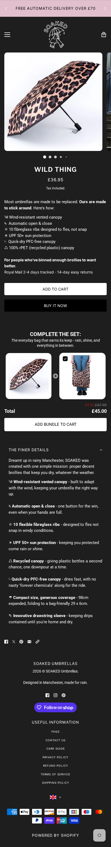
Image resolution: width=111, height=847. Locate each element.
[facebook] (47, 695)
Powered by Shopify (55, 835)
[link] (28, 375)
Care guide (55, 748)
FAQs (55, 731)
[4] (66, 157)
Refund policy (55, 765)
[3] (61, 157)
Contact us (55, 740)
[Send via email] (29, 641)
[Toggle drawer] (7, 34)
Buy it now (55, 305)
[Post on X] (13, 641)
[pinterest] (64, 695)
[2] (55, 157)
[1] (50, 157)
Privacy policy (55, 757)
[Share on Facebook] (6, 641)
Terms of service (55, 774)
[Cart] (104, 35)
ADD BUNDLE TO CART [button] (56, 424)
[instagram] (55, 695)
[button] (28, 376)
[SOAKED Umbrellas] (55, 34)
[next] (105, 8)
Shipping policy (55, 782)
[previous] (6, 8)
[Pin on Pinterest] (21, 641)
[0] (44, 157)
